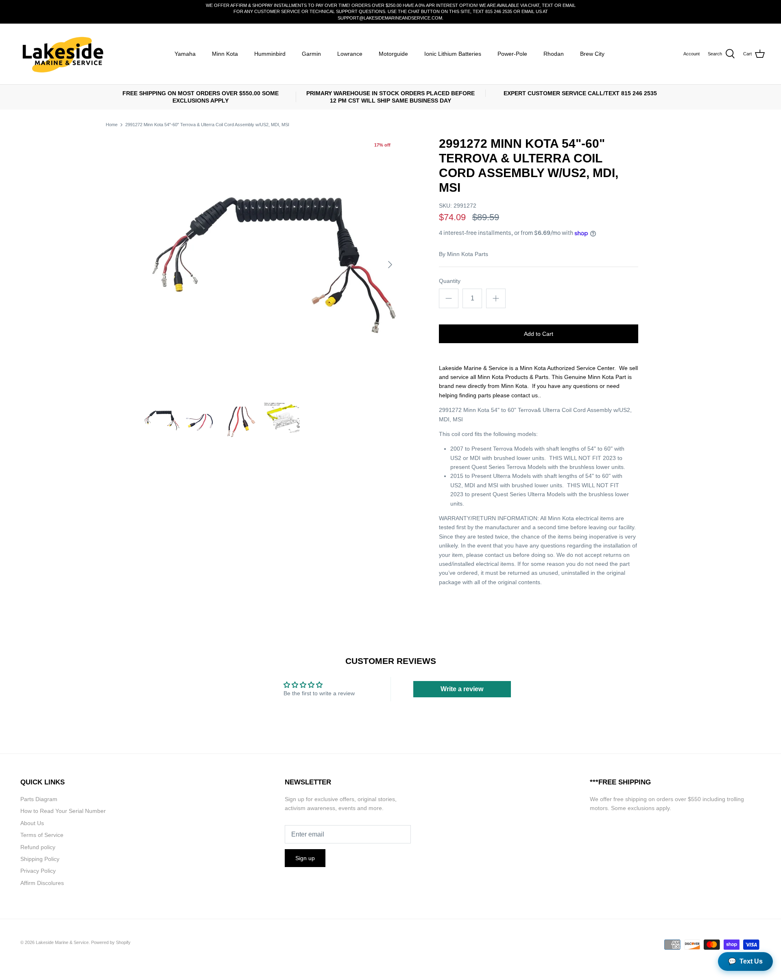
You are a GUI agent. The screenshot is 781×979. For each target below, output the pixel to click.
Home (112, 124)
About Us (32, 823)
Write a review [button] (462, 689)
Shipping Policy (39, 859)
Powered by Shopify (111, 942)
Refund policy (37, 847)
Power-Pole (512, 53)
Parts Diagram (38, 799)
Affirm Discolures (42, 883)
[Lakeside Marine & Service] (62, 54)
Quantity (449, 281)
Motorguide (393, 53)
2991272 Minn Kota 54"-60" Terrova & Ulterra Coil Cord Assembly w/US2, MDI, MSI (207, 124)
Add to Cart (538, 334)
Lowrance (349, 53)
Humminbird (270, 53)
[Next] (390, 265)
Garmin (311, 53)
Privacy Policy (38, 870)
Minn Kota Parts (467, 254)
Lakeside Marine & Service (62, 942)
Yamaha (185, 53)
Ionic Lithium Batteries (452, 53)
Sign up (305, 858)
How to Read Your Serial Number (63, 811)
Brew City (592, 53)
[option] (271, 264)
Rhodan (553, 53)
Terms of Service (41, 835)
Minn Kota (225, 53)
